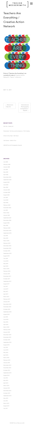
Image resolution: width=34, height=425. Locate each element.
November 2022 (7, 207)
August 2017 (6, 284)
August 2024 (6, 182)
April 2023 (5, 202)
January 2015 (6, 362)
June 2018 (5, 261)
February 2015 (6, 360)
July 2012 (5, 400)
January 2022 (6, 215)
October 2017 (6, 278)
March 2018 (6, 268)
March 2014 (6, 385)
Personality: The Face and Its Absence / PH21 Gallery (16, 131)
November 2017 (7, 276)
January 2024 (6, 189)
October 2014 (6, 370)
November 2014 (7, 367)
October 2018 (6, 250)
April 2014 (5, 383)
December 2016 (7, 304)
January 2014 (6, 388)
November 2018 (7, 248)
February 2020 (6, 228)
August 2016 (6, 314)
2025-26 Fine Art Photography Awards (12, 145)
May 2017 (5, 291)
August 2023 (6, 195)
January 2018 (6, 273)
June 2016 (5, 319)
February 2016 (6, 329)
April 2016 (5, 324)
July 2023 (5, 197)
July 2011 (5, 408)
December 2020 (7, 220)
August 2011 (6, 405)
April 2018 (5, 266)
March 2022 (6, 212)
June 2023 (5, 200)
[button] (17, 52)
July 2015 (5, 347)
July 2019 (5, 235)
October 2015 (6, 339)
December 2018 (7, 245)
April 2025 (5, 174)
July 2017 (5, 286)
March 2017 (6, 296)
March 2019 (6, 240)
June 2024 (5, 184)
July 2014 (5, 378)
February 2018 (6, 271)
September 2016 (7, 311)
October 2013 (6, 393)
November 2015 (7, 337)
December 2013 (7, 390)
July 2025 (5, 169)
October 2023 (6, 192)
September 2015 (7, 342)
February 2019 (6, 243)
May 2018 (5, 263)
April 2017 (5, 294)
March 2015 (6, 357)
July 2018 (5, 258)
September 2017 (7, 281)
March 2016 (6, 327)
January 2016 (6, 332)
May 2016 (5, 322)
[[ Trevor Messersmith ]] (17, 6)
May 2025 (5, 172)
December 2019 (7, 230)
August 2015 (6, 344)
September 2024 (7, 179)
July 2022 (5, 210)
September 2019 (7, 233)
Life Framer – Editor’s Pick (9, 140)
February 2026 (6, 164)
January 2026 (6, 167)
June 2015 (5, 350)
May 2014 (5, 380)
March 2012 (6, 403)
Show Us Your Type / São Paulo (10, 135)
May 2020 (5, 225)
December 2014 (7, 365)
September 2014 (7, 372)
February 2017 (6, 299)
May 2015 (5, 352)
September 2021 (7, 217)
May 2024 (5, 187)
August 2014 (6, 375)
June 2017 (5, 289)
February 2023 (6, 205)
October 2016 (6, 309)
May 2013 (5, 398)
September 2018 (7, 253)
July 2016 (5, 317)
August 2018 (6, 256)
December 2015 (7, 334)
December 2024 (7, 177)
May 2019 (5, 238)
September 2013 (7, 395)
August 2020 (6, 223)
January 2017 (6, 301)
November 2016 (7, 306)
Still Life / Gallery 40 (8, 126)
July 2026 (5, 162)
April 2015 (5, 355)
